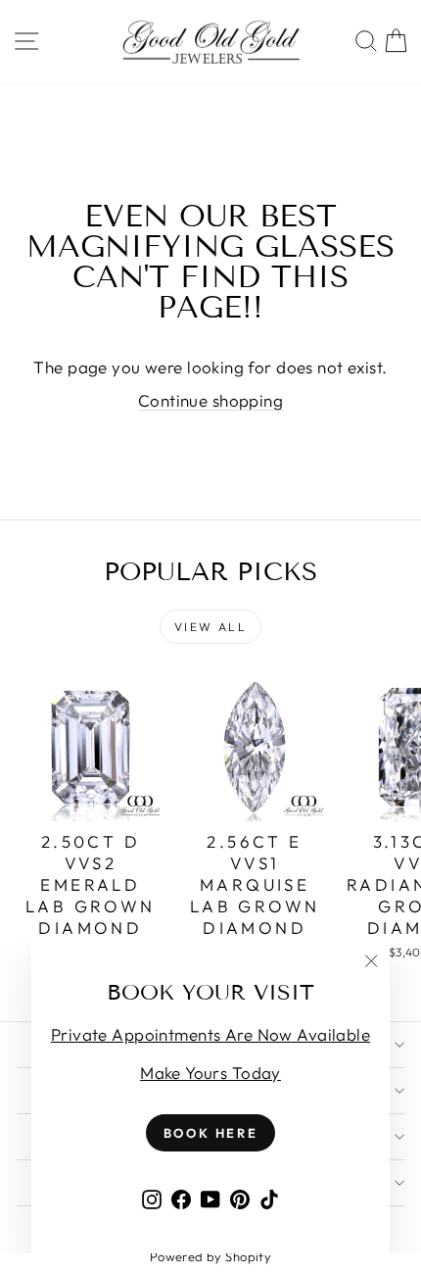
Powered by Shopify (211, 1256)
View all (210, 626)
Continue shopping (210, 400)
